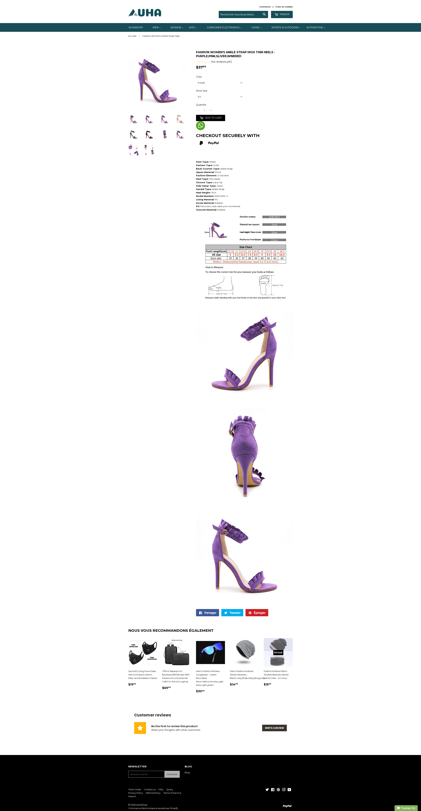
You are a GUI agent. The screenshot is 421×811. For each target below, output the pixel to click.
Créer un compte (284, 7)
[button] (214, 62)
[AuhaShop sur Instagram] (283, 790)
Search (132, 796)
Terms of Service (172, 793)
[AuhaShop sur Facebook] (272, 790)
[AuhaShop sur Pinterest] (278, 790)
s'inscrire (172, 774)
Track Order (134, 789)
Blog (187, 772)
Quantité (201, 104)
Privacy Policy (135, 793)
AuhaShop (141, 804)
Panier (284, 14)
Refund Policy (153, 793)
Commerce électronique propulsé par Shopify (153, 808)
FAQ (161, 789)
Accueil (132, 36)
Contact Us (407, 808)
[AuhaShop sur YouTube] (289, 790)
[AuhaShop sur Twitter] (267, 790)
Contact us (150, 789)
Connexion (265, 7)
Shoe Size (201, 90)
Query (169, 789)
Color (199, 76)
